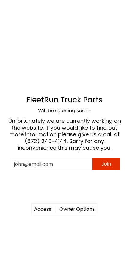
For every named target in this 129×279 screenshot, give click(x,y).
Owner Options (77, 209)
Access (42, 209)
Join (106, 163)
